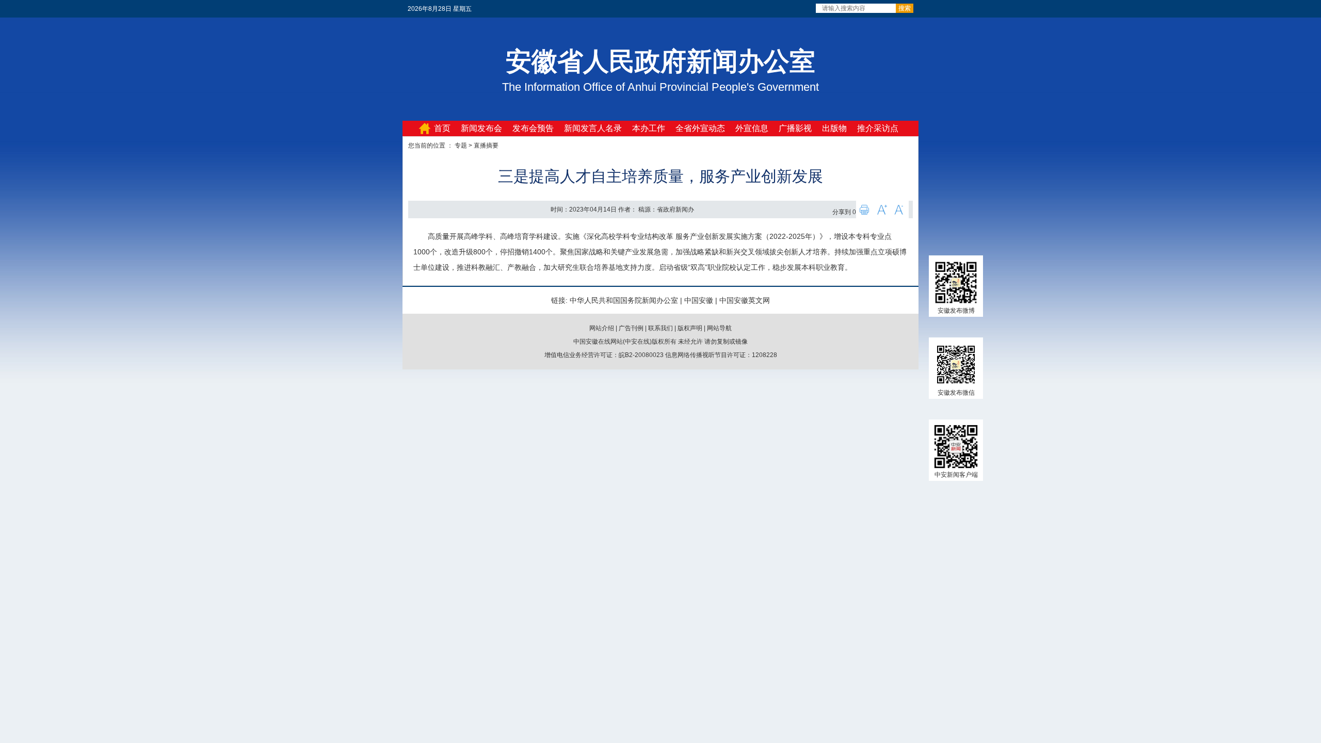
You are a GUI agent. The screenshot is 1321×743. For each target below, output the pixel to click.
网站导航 (719, 328)
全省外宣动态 (700, 128)
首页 (442, 128)
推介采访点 (877, 128)
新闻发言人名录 (593, 128)
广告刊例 (631, 328)
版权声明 (690, 328)
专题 (461, 145)
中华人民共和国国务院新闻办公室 (624, 300)
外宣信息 (751, 128)
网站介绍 (601, 328)
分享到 (841, 212)
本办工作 (648, 128)
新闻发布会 (481, 128)
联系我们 (660, 328)
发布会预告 (533, 128)
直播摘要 (486, 145)
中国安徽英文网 (744, 300)
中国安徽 (698, 300)
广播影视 (795, 128)
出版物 (834, 128)
